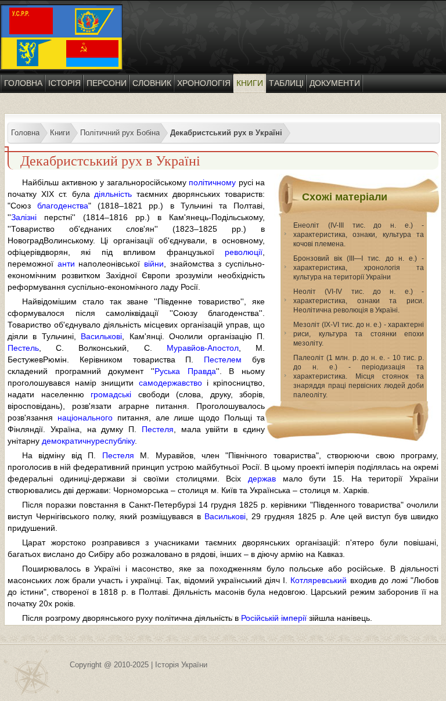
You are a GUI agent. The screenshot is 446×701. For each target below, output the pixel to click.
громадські (111, 394)
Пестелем (223, 359)
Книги (249, 83)
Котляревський (318, 580)
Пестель (23, 348)
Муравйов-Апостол (203, 348)
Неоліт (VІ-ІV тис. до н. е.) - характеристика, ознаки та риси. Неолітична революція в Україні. (358, 300)
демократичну (68, 440)
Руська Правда (185, 371)
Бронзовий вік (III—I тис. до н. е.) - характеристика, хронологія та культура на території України (358, 267)
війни (154, 263)
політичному (212, 182)
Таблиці (286, 83)
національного (85, 417)
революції (243, 252)
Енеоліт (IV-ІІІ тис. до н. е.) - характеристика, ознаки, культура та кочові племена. (358, 234)
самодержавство (170, 382)
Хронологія (204, 83)
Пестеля (158, 429)
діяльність (113, 194)
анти (66, 263)
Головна (23, 83)
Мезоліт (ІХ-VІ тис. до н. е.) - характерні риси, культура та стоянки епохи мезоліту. (358, 334)
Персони (107, 83)
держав (262, 478)
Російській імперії (274, 618)
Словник (151, 83)
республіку (115, 440)
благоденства (62, 205)
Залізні (24, 217)
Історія (64, 83)
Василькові (101, 336)
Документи (335, 83)
